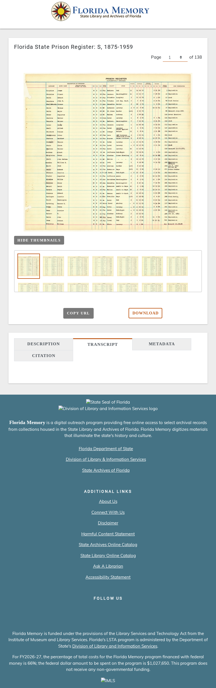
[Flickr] (140, 610)
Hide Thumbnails (39, 240)
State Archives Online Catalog (108, 544)
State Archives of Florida (106, 470)
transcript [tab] (102, 344)
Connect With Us (108, 512)
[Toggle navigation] (204, 13)
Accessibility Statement (108, 577)
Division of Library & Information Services (106, 459)
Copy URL (78, 313)
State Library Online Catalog (108, 555)
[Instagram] (108, 610)
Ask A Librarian (108, 566)
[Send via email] (18, 312)
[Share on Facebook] (29, 312)
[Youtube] (124, 610)
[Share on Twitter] (40, 312)
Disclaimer (108, 523)
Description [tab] (43, 344)
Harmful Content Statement (108, 534)
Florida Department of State (106, 448)
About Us (108, 501)
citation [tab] (43, 355)
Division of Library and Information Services (114, 646)
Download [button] (145, 313)
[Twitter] (92, 610)
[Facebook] (76, 610)
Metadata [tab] (162, 344)
